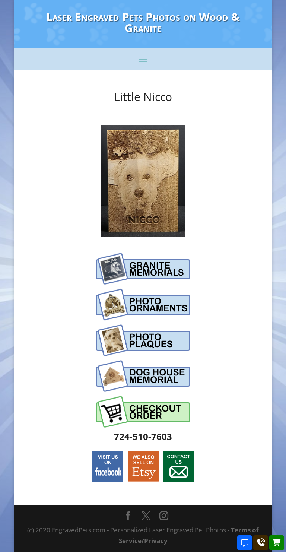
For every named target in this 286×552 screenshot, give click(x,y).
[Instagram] (163, 516)
